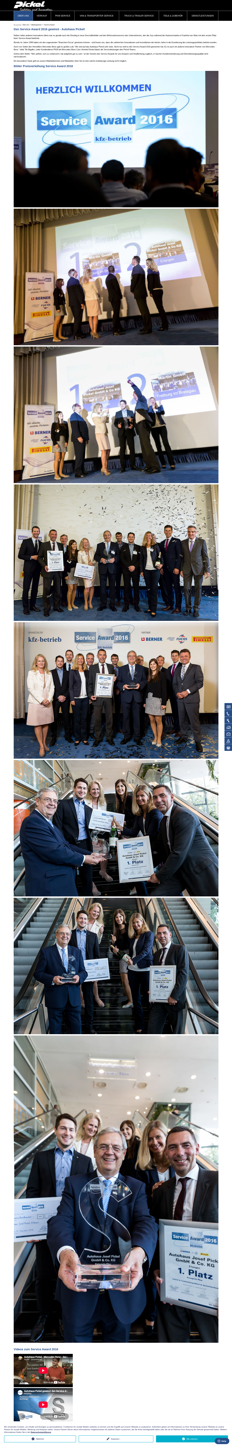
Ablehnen (40, 1439)
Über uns (25, 25)
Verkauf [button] (42, 16)
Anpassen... (116, 1439)
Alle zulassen (192, 1439)
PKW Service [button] (62, 16)
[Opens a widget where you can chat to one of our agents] (222, 1441)
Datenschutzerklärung (41, 1432)
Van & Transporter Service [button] (97, 16)
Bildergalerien (36, 25)
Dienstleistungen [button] (203, 16)
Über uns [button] (23, 16)
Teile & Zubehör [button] (173, 16)
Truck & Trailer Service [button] (139, 16)
